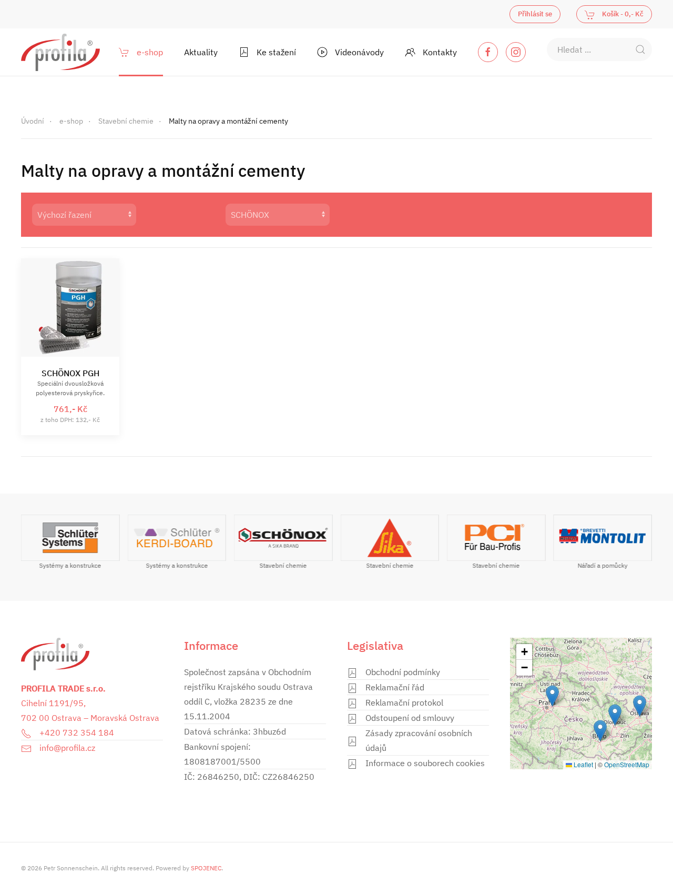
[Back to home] (60, 52)
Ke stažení (276, 52)
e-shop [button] (150, 52)
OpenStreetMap (626, 764)
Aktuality (201, 52)
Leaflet (582, 764)
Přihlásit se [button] (535, 13)
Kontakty (440, 52)
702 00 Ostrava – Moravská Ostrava (90, 717)
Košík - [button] (622, 13)
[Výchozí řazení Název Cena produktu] (118, 214)
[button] (639, 706)
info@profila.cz (67, 747)
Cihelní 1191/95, (53, 703)
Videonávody (359, 52)
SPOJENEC (206, 868)
